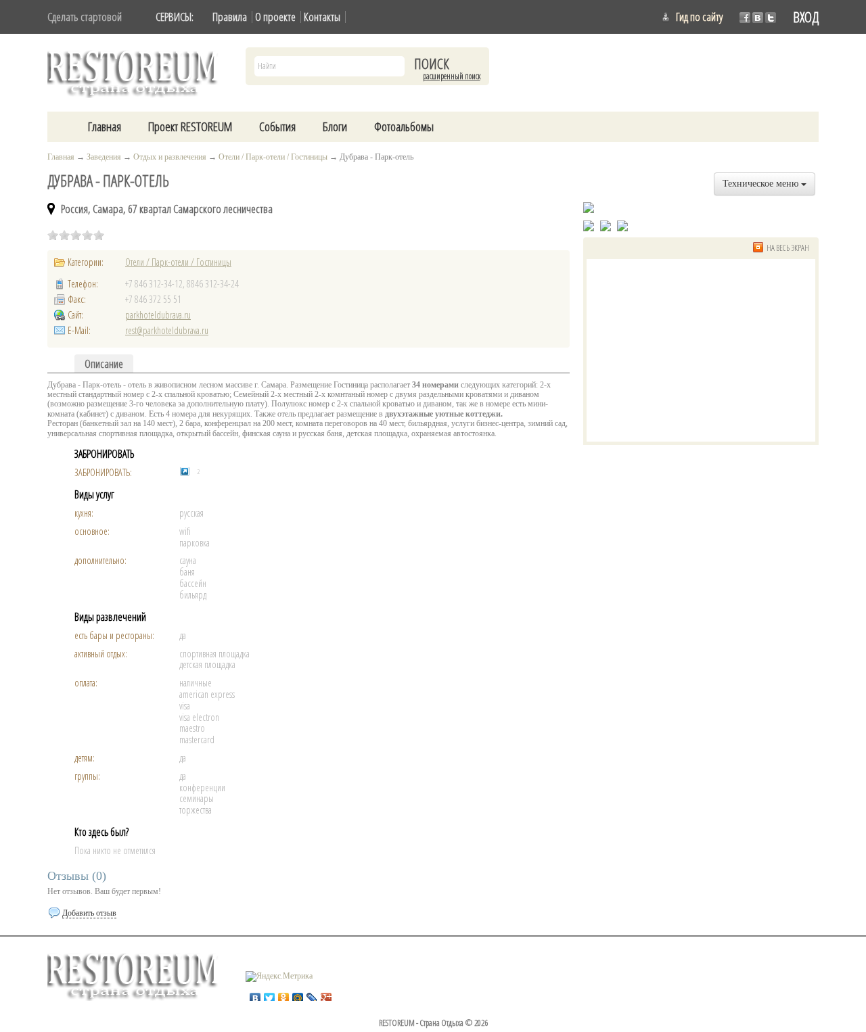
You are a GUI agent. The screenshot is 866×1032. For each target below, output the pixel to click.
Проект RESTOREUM (190, 126)
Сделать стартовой (84, 16)
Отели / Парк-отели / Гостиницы (273, 157)
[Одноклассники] (284, 994)
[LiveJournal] (312, 994)
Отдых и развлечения (169, 157)
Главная (104, 126)
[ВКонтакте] (255, 994)
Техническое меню (762, 184)
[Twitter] (270, 994)
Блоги (335, 126)
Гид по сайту (699, 16)
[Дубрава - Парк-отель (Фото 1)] (588, 225)
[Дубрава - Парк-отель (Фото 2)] (605, 225)
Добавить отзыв (89, 913)
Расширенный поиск (451, 76)
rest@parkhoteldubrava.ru (166, 330)
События (277, 126)
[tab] (103, 363)
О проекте (275, 16)
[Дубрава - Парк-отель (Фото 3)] (622, 225)
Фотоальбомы (404, 126)
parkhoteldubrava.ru (158, 314)
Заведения (104, 157)
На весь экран (788, 248)
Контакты (322, 16)
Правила (229, 16)
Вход (806, 16)
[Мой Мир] (298, 994)
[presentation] (103, 363)
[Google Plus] (326, 994)
